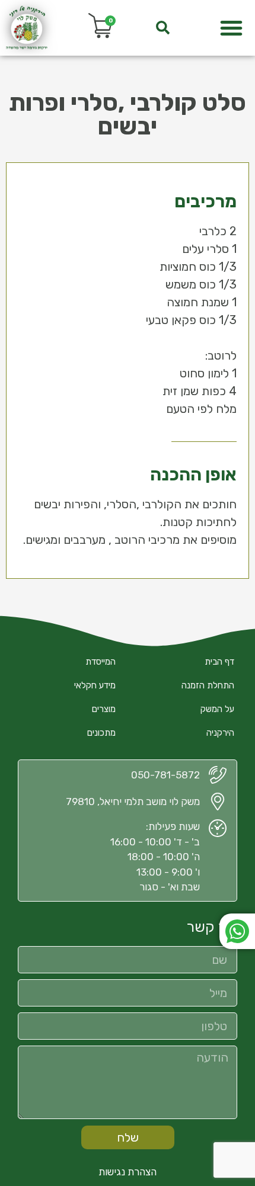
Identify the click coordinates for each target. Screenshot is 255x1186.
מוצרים (104, 709)
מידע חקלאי (95, 685)
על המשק (217, 709)
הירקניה (220, 732)
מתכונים (101, 732)
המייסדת (100, 661)
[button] (231, 28)
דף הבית (219, 661)
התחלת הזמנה (207, 685)
